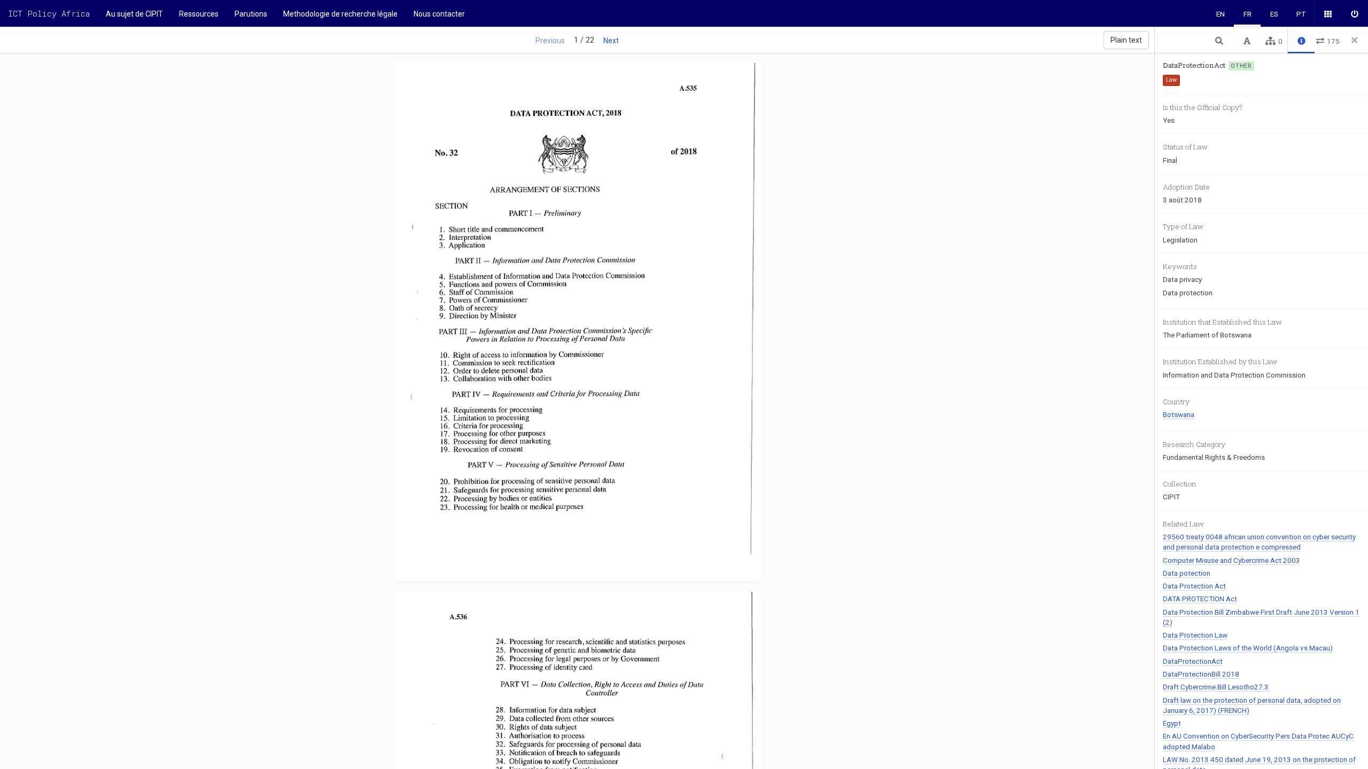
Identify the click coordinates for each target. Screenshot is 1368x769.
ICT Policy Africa (49, 13)
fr (1247, 14)
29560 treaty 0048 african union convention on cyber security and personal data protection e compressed (1259, 541)
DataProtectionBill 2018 (1201, 674)
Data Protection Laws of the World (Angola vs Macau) (1248, 648)
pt (1300, 14)
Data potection (1186, 573)
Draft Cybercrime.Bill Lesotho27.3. (1216, 686)
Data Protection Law (1195, 635)
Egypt (1172, 723)
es (1274, 14)
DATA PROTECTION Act (1200, 598)
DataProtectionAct (1193, 661)
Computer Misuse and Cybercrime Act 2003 (1231, 560)
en (1220, 14)
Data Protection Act (1194, 586)
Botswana (1178, 414)
